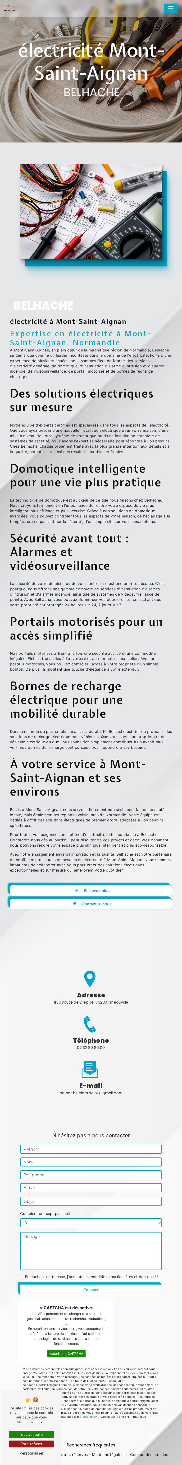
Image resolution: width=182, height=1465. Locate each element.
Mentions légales (107, 1454)
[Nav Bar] (170, 8)
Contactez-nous (96, 903)
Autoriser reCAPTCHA (66, 1353)
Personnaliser (32, 1453)
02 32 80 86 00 (91, 1047)
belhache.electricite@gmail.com (91, 1093)
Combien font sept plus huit (45, 1213)
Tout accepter (31, 1434)
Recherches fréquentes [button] (91, 1445)
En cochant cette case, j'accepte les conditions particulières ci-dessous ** (92, 1276)
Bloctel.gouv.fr (90, 1416)
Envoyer (91, 1289)
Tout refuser (31, 1443)
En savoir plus (96, 890)
